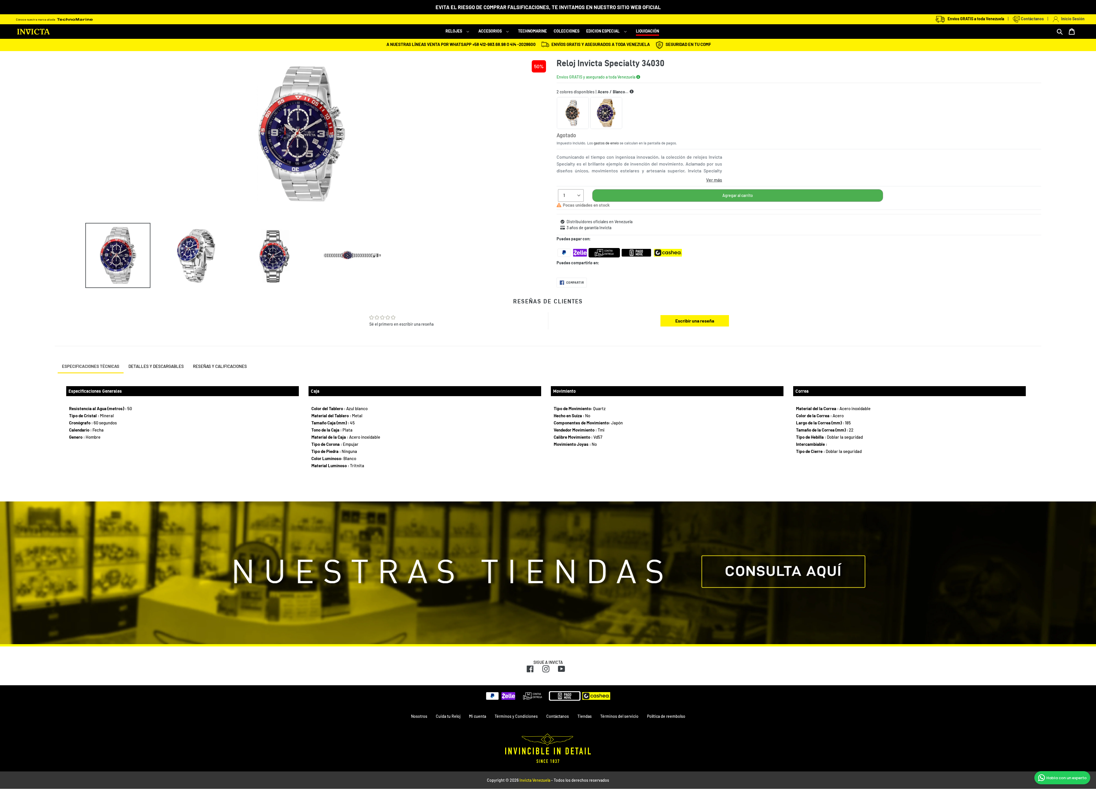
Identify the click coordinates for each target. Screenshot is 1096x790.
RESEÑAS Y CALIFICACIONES (220, 366)
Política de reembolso (666, 716)
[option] (113, 255)
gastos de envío (606, 143)
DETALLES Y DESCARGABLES (156, 366)
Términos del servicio (619, 716)
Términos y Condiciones (516, 716)
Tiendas (584, 716)
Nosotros (419, 716)
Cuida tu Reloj (448, 716)
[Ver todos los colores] (632, 92)
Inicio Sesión (1072, 18)
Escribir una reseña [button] (694, 320)
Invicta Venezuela (534, 780)
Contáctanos (1032, 18)
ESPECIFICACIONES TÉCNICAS (90, 366)
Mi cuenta (477, 716)
